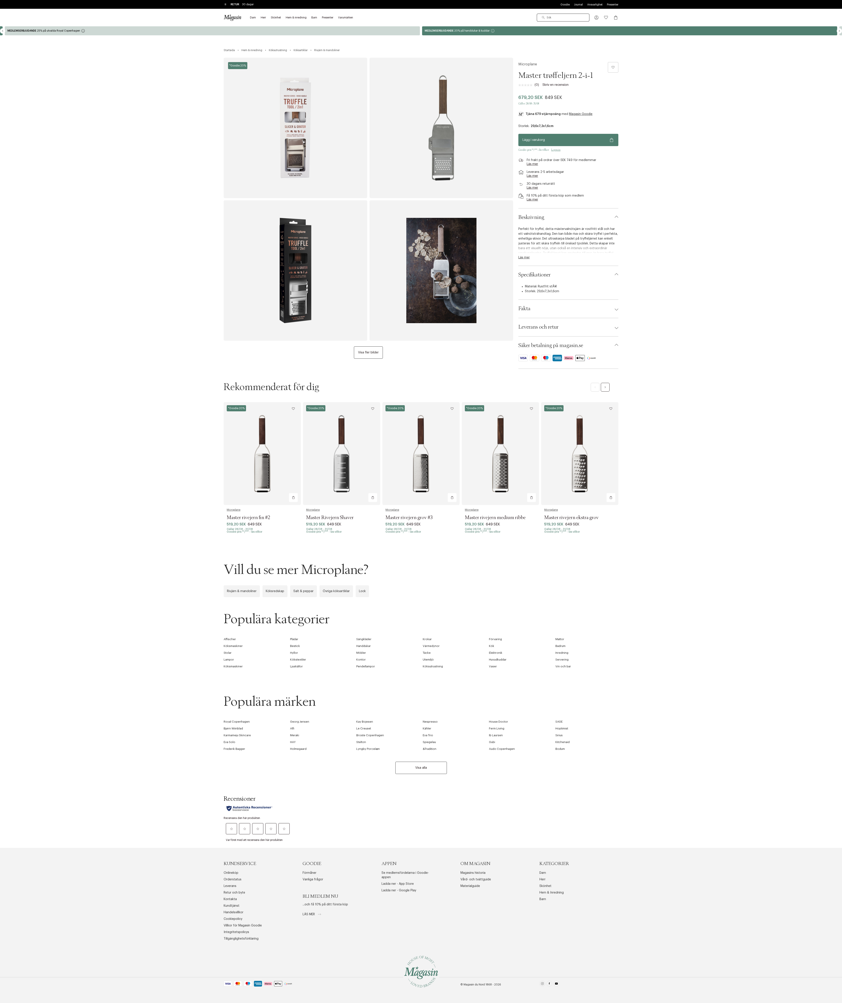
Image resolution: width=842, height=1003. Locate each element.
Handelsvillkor (233, 912)
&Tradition (429, 748)
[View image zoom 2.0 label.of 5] (441, 128)
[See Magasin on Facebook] (549, 984)
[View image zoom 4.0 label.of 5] (441, 270)
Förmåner (309, 872)
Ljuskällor (296, 666)
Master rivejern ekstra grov (571, 517)
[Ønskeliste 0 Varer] (606, 17)
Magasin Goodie (580, 114)
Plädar (294, 639)
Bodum (560, 748)
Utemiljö (428, 659)
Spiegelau (429, 742)
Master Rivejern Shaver (330, 517)
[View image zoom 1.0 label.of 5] (295, 128)
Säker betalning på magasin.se (550, 345)
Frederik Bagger (234, 748)
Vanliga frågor (313, 879)
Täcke (427, 652)
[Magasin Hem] (232, 17)
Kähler (427, 728)
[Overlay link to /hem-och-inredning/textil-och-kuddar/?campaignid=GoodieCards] (212, 30)
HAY (293, 742)
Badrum (560, 646)
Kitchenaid (562, 742)
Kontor (361, 659)
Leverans (230, 886)
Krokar (427, 639)
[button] (596, 17)
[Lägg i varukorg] (293, 497)
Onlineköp (231, 872)
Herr (542, 879)
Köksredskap (275, 591)
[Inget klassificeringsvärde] (526, 85)
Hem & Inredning (551, 892)
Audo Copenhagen (502, 748)
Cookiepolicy (233, 919)
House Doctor (498, 721)
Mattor (559, 639)
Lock (362, 591)
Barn (542, 899)
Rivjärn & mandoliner (242, 591)
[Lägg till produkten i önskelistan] (613, 67)
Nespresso (430, 721)
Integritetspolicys (236, 932)
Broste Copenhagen (370, 735)
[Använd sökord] (543, 17)
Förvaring (495, 639)
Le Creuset (363, 728)
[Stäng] (490, 548)
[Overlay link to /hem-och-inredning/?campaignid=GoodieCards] (629, 30)
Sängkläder (363, 639)
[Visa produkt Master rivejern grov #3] (421, 453)
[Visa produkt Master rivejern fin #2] (262, 453)
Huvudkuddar (498, 659)
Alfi (292, 728)
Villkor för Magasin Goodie (243, 925)
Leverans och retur (538, 327)
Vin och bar (563, 666)
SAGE (559, 721)
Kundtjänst (231, 905)
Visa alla (421, 767)
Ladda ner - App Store (398, 883)
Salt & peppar (303, 591)
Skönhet (545, 886)
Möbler (361, 652)
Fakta (524, 308)
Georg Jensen (299, 721)
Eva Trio (428, 735)
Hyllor (294, 652)
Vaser (493, 666)
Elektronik (495, 652)
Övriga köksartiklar (336, 591)
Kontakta (230, 899)
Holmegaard (298, 748)
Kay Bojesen (364, 721)
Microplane (527, 64)
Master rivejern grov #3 (409, 517)
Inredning (561, 652)
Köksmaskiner (233, 646)
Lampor (229, 659)
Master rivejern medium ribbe (495, 517)
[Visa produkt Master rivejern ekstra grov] (579, 453)
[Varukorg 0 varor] (615, 17)
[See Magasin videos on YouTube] (556, 984)
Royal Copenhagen (237, 721)
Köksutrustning (433, 666)
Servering (562, 659)
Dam (542, 872)
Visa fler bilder (368, 352)
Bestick (295, 646)
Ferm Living (496, 728)
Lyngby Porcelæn (368, 748)
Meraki (294, 735)
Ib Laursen (496, 735)
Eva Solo (229, 742)
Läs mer (309, 914)
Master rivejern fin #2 (248, 517)
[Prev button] (2, 31)
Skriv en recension (555, 84)
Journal (578, 4)
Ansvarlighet (595, 4)
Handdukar (363, 646)
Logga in (555, 150)
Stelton (361, 742)
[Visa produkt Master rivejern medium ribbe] (500, 453)
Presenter (612, 4)
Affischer (230, 639)
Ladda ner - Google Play (399, 890)
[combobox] (563, 17)
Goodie (565, 4)
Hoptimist (561, 728)
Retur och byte (234, 892)
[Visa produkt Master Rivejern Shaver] (341, 453)
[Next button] (839, 31)
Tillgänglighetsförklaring (241, 938)
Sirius (559, 735)
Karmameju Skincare (237, 735)
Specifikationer (534, 275)
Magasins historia (472, 872)
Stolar (228, 652)
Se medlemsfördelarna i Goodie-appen (405, 875)
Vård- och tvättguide (475, 879)
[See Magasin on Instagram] (542, 984)
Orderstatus (232, 879)
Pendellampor (365, 666)
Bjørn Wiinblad (233, 728)
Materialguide (470, 886)
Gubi (492, 742)
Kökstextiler (298, 659)
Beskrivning (531, 217)
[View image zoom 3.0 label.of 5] (295, 270)
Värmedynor (431, 646)
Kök (491, 646)
